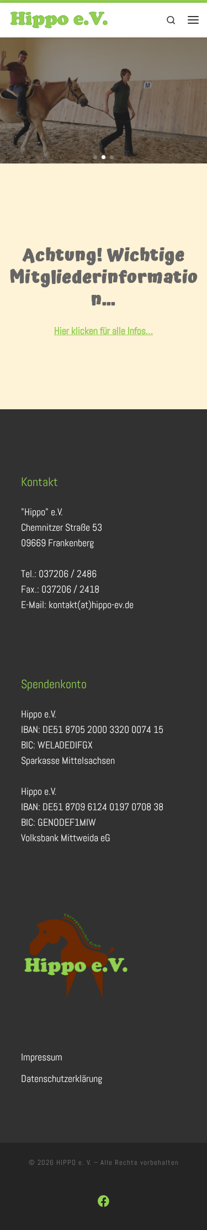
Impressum (41, 1056)
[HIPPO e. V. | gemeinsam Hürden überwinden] (59, 18)
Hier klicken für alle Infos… (103, 330)
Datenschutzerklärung (61, 1078)
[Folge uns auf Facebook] (104, 1201)
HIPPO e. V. (74, 1162)
